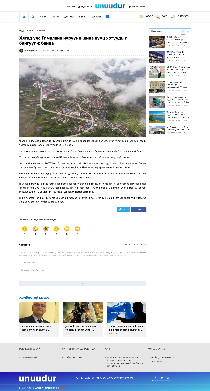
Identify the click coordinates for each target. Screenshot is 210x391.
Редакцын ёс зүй (29, 357)
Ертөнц (30, 30)
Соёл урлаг (96, 16)
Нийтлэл (44, 16)
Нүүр (21, 30)
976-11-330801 (157, 362)
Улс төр (55, 16)
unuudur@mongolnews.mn (162, 357)
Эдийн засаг (69, 16)
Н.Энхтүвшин (31, 50)
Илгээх (83, 283)
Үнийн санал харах (73, 357)
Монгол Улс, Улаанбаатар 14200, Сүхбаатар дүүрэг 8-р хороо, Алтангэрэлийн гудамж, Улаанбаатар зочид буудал (125, 361)
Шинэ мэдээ (156, 31)
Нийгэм (82, 16)
